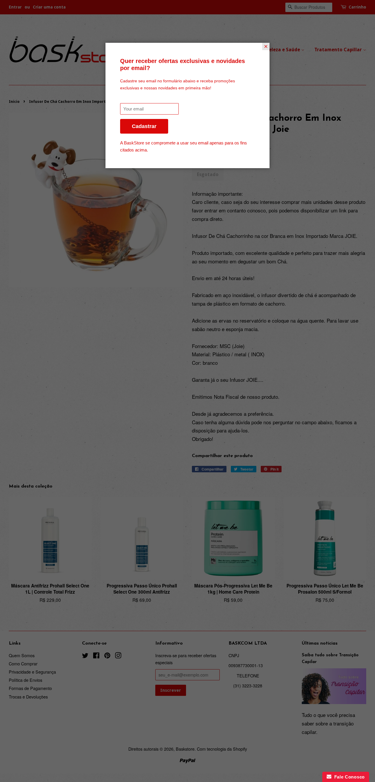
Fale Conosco (348, 776)
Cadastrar (144, 126)
